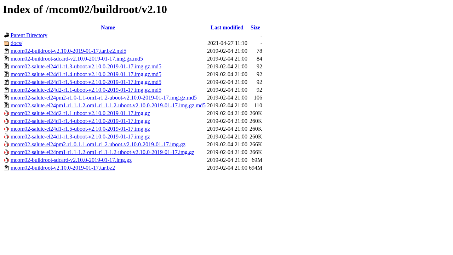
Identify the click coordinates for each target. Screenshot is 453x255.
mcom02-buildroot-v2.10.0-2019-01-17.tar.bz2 (63, 168)
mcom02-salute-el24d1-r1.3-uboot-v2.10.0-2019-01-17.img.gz (80, 137)
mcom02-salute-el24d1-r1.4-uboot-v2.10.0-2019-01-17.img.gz (80, 121)
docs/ (16, 43)
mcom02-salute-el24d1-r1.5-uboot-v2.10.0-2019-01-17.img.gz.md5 (86, 82)
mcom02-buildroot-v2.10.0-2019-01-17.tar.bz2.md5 (68, 51)
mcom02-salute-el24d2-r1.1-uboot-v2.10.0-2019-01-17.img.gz (80, 113)
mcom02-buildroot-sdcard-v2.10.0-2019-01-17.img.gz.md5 (77, 59)
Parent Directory (29, 35)
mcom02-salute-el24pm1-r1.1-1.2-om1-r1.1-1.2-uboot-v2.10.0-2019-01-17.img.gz (102, 152)
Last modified (227, 27)
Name (108, 27)
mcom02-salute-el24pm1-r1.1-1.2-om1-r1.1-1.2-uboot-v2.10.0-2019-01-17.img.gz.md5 (108, 105)
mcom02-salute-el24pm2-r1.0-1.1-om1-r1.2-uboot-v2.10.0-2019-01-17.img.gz (98, 144)
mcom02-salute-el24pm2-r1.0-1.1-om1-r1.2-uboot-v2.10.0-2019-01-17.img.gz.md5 (104, 98)
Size (255, 27)
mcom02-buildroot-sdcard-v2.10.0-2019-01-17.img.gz (71, 160)
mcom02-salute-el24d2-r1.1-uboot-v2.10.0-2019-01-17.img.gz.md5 (86, 90)
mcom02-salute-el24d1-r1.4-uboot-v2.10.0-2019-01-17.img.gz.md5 (86, 74)
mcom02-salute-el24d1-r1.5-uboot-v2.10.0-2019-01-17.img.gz (80, 129)
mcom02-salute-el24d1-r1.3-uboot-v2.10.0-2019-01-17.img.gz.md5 (86, 66)
